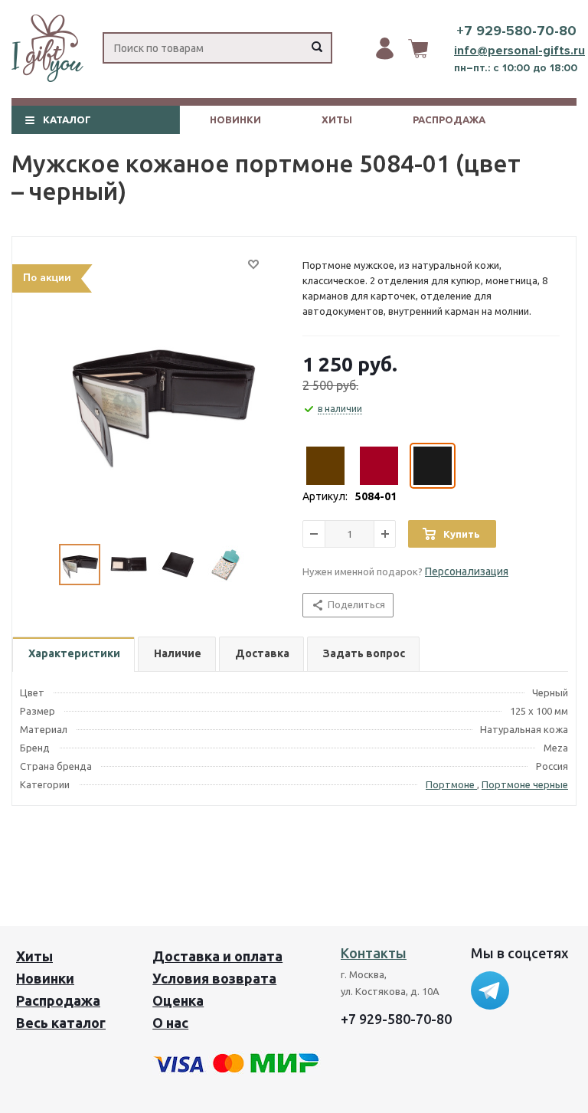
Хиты (337, 119)
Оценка (178, 1000)
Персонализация (466, 571)
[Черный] (433, 466)
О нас (170, 1022)
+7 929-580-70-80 (516, 30)
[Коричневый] (325, 466)
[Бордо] (379, 466)
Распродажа (449, 119)
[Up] (514, 921)
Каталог (67, 119)
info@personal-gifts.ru (519, 50)
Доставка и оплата (217, 956)
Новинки (235, 119)
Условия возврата (214, 978)
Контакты (374, 953)
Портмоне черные (525, 784)
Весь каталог (61, 1022)
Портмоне (451, 784)
